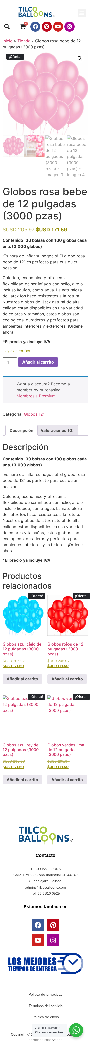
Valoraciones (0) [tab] (57, 430)
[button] (82, 13)
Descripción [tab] (21, 430)
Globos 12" (34, 414)
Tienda (23, 40)
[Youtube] (58, 27)
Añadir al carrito (38, 362)
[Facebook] (35, 27)
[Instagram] (69, 27)
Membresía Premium (36, 395)
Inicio (8, 40)
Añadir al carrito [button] (22, 678)
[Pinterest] (47, 27)
